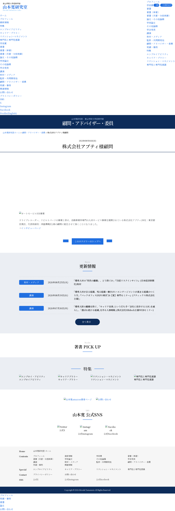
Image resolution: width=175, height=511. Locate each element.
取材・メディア (154, 36)
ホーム (3, 15)
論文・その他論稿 (155, 19)
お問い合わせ (6, 92)
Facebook (5, 109)
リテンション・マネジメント (161, 61)
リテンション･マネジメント (13, 36)
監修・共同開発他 (155, 40)
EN (157, 5)
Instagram (5, 106)
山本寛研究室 (15, 7)
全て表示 (86, 321)
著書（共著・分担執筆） (159, 15)
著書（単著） (153, 12)
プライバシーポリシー (11, 95)
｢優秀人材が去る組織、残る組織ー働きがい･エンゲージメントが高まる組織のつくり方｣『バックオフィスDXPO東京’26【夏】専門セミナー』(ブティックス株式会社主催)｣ (114, 295)
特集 (149, 50)
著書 (149, 8)
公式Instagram (72, 479)
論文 (2, 505)
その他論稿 (152, 26)
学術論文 (151, 22)
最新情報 (4, 22)
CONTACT (167, 5)
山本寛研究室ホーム (11, 132)
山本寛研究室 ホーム (42, 451)
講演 (149, 33)
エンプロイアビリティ (157, 54)
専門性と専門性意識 (156, 64)
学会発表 (151, 29)
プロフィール (153, 1)
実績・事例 (152, 47)
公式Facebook (102, 479)
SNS (2, 99)
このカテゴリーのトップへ (88, 241)
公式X (35, 479)
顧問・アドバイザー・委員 (160, 43)
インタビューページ (31, 228)
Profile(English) (8, 113)
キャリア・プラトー (156, 57)
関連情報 (4, 88)
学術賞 (150, 5)
